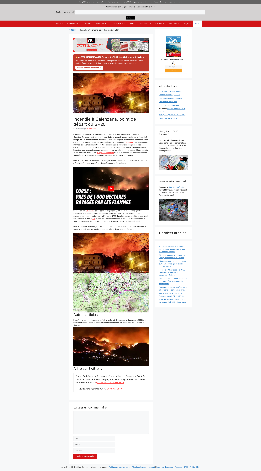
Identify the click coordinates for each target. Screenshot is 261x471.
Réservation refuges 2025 (169, 95)
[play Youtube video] (111, 188)
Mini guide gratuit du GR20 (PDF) (172, 115)
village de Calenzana (105, 153)
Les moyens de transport (169, 105)
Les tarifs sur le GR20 (168, 102)
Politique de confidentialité (119, 467)
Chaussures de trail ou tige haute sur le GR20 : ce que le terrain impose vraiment (172, 263)
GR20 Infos (73, 30)
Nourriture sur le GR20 (168, 118)
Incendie (88, 24)
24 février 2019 (114, 388)
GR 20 (129, 2)
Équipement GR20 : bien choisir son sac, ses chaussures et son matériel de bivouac (172, 249)
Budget (132, 24)
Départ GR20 (143, 24)
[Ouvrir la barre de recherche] (204, 24)
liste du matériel (176, 187)
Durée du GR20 (100, 24)
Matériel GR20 (118, 24)
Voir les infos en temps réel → (89, 68)
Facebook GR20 (181, 467)
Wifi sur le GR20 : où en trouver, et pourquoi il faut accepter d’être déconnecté (173, 281)
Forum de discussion (164, 467)
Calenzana (90, 211)
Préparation (173, 24)
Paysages (158, 24)
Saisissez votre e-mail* (65, 12)
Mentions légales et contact (143, 467)
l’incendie (129, 142)
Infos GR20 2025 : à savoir (170, 91)
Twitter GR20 (195, 467)
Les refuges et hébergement (170, 98)
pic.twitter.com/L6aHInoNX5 (110, 382)
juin (93, 219)
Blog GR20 (187, 24)
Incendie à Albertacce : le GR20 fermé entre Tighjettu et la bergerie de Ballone (172, 272)
